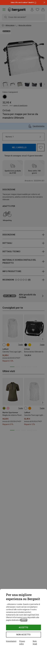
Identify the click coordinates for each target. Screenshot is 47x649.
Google (24, 620)
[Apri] (35, 2)
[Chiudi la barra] (44, 2)
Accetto (23, 627)
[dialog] (23, 619)
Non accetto (23, 634)
